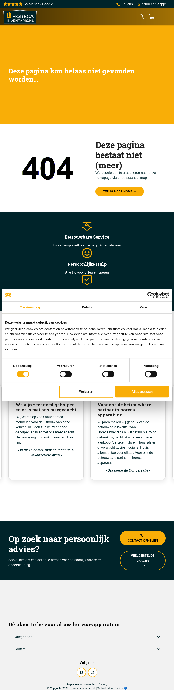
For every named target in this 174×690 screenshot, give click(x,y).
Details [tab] (87, 307)
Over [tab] (143, 307)
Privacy (102, 684)
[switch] (66, 374)
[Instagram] (92, 672)
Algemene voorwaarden (81, 684)
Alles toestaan (142, 391)
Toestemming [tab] (30, 307)
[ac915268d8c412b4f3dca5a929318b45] (20, 17)
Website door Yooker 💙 (112, 688)
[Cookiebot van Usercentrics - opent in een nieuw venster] (150, 295)
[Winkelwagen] (151, 16)
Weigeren (86, 391)
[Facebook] (81, 672)
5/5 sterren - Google (37, 4)
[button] (167, 17)
